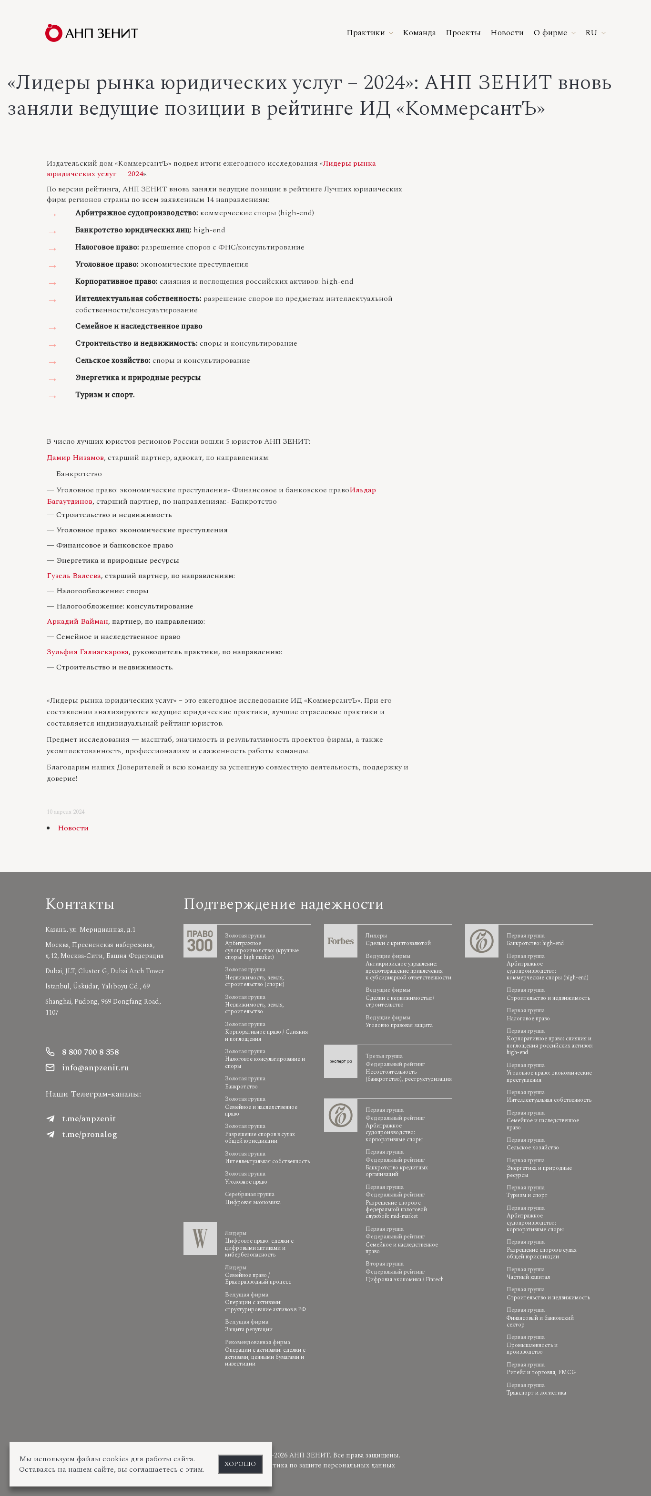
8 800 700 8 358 (90, 1052)
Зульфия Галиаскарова (88, 652)
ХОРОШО (240, 1464)
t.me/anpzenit (89, 1118)
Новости (73, 828)
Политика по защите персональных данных (325, 1465)
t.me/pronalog (89, 1134)
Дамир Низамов (75, 457)
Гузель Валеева (74, 575)
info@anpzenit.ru (95, 1067)
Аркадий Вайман (77, 621)
